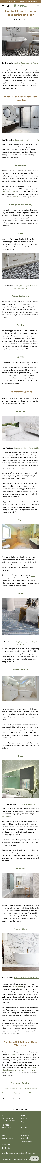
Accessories (25, 1125)
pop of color (17, 196)
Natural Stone (25, 1119)
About (3, 1135)
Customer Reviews (7, 1138)
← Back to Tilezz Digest (20, 1109)
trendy (13, 191)
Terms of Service (26, 1141)
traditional (5, 191)
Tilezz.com (11, 1054)
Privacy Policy (25, 1135)
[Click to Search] (8, 6)
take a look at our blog (29, 1070)
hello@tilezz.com (7, 1127)
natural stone (17, 986)
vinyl (33, 575)
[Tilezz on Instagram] (9, 1148)
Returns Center (6, 1144)
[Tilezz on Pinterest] (6, 1148)
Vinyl (22, 1122)
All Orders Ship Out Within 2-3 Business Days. (20, 1)
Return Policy (25, 1138)
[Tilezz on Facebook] (3, 1148)
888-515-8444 (6, 1125)
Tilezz (10, 1159)
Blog (3, 1141)
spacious (5, 816)
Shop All (24, 1128)
